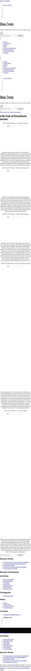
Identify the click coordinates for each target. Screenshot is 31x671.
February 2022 (7, 586)
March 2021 (6, 587)
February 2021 (7, 589)
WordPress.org (8, 607)
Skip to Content (5, 1)
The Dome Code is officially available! (14, 567)
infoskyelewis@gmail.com (12, 614)
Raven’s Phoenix (8, 49)
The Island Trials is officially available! (14, 564)
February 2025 (7, 581)
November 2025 (8, 579)
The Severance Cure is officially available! (16, 562)
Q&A (4, 46)
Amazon (2, 632)
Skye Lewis (6, 24)
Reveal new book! (9, 565)
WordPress (17, 668)
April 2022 (6, 584)
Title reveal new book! (10, 568)
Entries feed (7, 604)
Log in (5, 603)
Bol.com (8, 632)
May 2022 (6, 582)
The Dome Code (8, 51)
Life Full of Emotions (9, 48)
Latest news (7, 43)
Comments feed (8, 606)
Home (5, 42)
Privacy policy (7, 5)
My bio (5, 45)
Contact (5, 53)
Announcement (8, 596)
